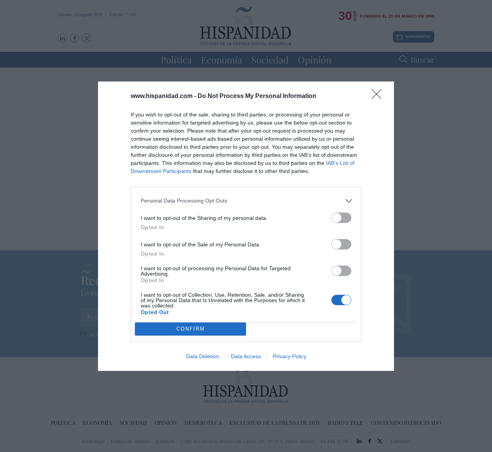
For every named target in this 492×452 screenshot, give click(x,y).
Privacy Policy (289, 356)
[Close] (379, 96)
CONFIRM (190, 329)
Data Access (246, 356)
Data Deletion (202, 356)
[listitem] (246, 201)
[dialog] (246, 226)
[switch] (341, 218)
